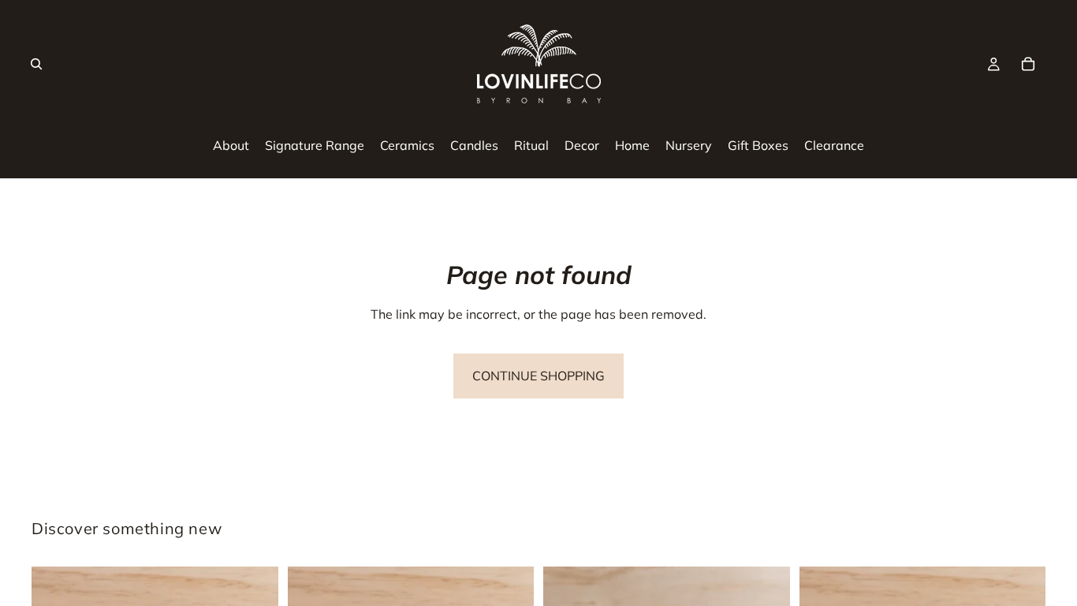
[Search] (36, 64)
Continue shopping (538, 375)
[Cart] (1028, 64)
